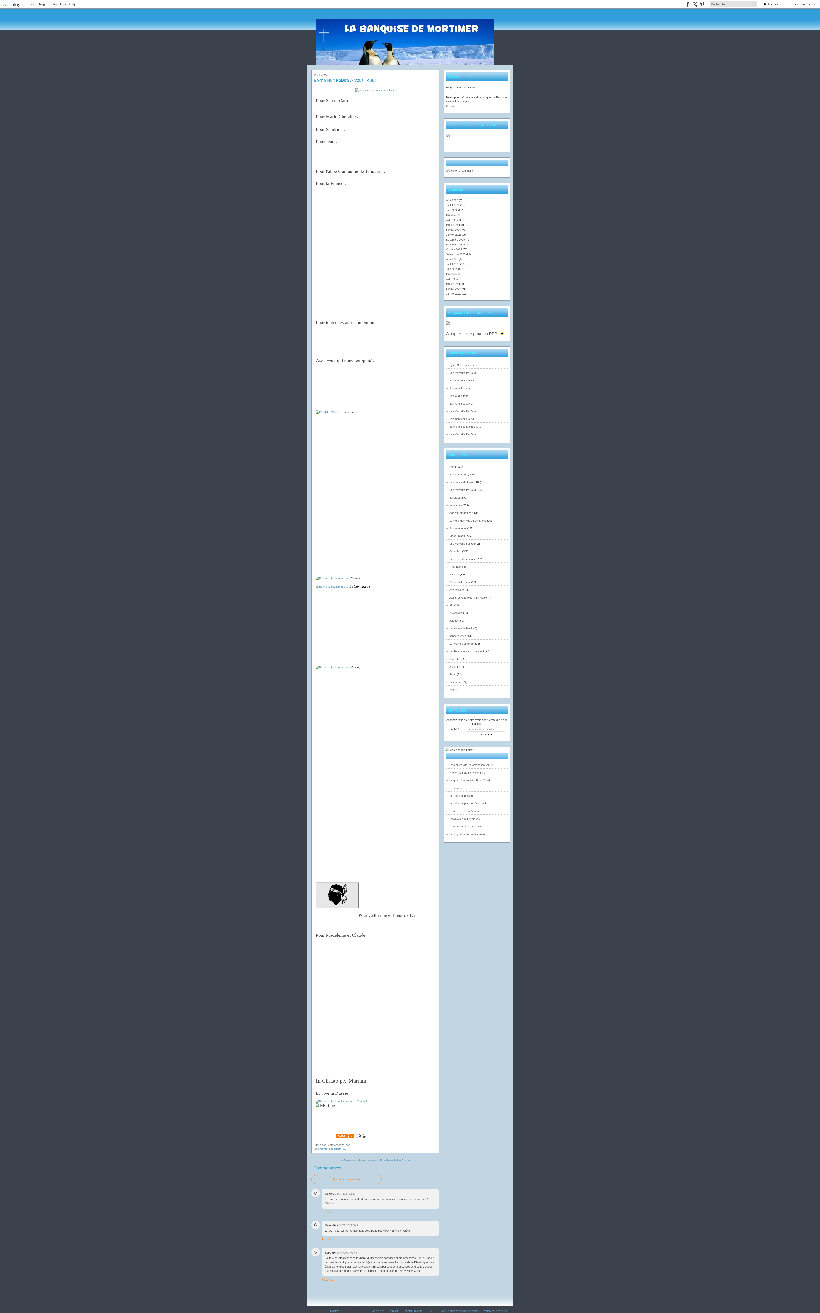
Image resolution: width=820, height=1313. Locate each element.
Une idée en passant (461, 795)
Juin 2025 (452, 269)
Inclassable (456, 613)
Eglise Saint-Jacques (461, 365)
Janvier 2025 (454, 293)
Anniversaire (456, 589)
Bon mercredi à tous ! (461, 419)
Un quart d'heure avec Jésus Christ (469, 780)
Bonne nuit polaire (460, 582)
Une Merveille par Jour (462, 543)
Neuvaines (455, 505)
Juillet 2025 (453, 264)
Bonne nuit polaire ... (461, 388)
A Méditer (454, 666)
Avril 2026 (452, 220)
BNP (348, 1145)
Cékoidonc (455, 682)
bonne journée (457, 636)
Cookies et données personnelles (459, 1311)
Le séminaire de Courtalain (465, 826)
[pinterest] (702, 4)
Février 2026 (453, 229)
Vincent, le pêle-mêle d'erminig (467, 772)
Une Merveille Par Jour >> (395, 1160)
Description (453, 97)
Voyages (454, 574)
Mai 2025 (452, 274)
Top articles (377, 1311)
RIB (451, 605)
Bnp (451, 689)
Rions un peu (457, 536)
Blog (449, 87)
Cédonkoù (455, 551)
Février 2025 (453, 288)
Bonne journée (458, 528)
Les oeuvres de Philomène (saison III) (471, 765)
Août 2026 (452, 200)
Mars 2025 (452, 283)
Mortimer (335, 1311)
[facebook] (688, 4)
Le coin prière (457, 788)
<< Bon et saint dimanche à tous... (359, 1160)
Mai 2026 (452, 215)
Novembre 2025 (456, 244)
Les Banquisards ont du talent (466, 651)
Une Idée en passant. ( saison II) (468, 803)
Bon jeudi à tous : (459, 396)
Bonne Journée (458, 474)
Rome (452, 674)
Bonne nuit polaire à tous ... (465, 426)
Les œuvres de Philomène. (464, 818)
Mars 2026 (452, 224)
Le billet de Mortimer (461, 482)
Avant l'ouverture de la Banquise (468, 597)
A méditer (454, 659)
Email (454, 728)
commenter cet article (328, 1148)
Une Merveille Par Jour (462, 372)
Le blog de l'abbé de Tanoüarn (467, 834)
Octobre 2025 (454, 249)
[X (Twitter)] (695, 4)
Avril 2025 (452, 278)
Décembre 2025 (456, 239)
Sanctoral (454, 497)
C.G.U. (431, 1311)
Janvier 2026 (454, 234)
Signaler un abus (412, 1311)
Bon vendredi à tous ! (461, 380)
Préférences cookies (495, 1311)
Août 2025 (452, 259)
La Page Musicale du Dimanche (467, 520)
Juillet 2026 (453, 205)
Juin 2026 (452, 210)
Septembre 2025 (456, 254)
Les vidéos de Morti (460, 628)
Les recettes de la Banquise (465, 811)
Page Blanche (457, 566)
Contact (450, 106)
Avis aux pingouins (460, 513)
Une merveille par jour (462, 559)
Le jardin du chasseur (461, 643)
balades (454, 620)
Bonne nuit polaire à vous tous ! (345, 80)
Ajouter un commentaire (346, 1179)
